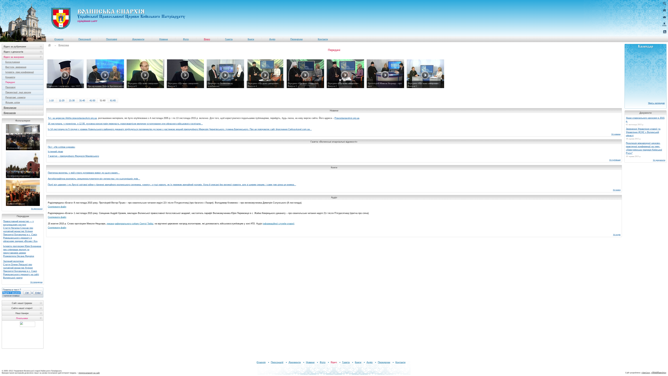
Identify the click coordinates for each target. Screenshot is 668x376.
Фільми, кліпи (12, 102)
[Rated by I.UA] (27, 325)
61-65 (113, 100)
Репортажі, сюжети (15, 97)
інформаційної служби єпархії (278, 223)
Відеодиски (10, 107)
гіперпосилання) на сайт (89, 373)
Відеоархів (10, 112)
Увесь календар (656, 103)
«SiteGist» (645, 373)
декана (110, 223)
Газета (229, 39)
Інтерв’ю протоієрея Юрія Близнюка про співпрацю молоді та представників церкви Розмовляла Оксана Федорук (22, 251)
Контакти (323, 39)
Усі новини (616, 134)
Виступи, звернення (15, 67)
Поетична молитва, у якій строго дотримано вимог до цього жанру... (84, 172)
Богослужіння (12, 62)
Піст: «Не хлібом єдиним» (61, 147)
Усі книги (617, 190)
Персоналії (84, 39)
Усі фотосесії (36, 209)
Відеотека (63, 45)
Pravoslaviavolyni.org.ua (347, 118)
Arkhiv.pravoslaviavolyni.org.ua (81, 118)
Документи (138, 39)
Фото (186, 39)
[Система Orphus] (22, 292)
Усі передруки (36, 282)
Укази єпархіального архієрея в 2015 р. (645, 120)
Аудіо (272, 39)
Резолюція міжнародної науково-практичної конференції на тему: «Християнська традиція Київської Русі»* (644, 148)
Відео (207, 39)
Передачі (10, 82)
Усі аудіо (617, 235)
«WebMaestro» (658, 372)
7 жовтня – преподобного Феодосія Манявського (73, 156)
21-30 (72, 100)
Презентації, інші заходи (18, 92)
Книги (251, 39)
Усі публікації (615, 160)
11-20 (61, 100)
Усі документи (659, 160)
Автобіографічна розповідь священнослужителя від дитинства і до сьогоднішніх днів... (94, 178)
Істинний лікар (55, 151)
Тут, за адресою (56, 118)
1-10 (51, 100)
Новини (163, 39)
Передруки (296, 39)
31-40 (82, 100)
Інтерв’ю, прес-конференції (19, 72)
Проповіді (111, 39)
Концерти (10, 77)
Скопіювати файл (57, 206)
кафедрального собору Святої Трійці (134, 223)
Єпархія (58, 39)
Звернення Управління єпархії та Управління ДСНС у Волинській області (643, 132)
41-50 (92, 100)
